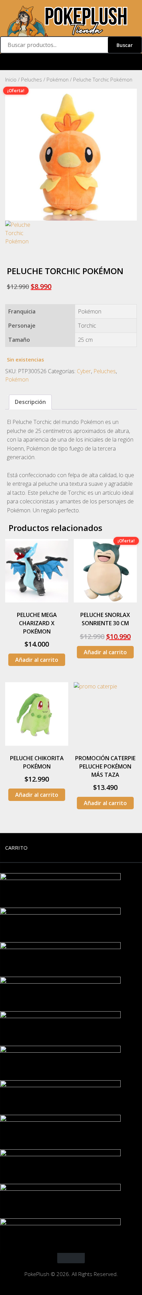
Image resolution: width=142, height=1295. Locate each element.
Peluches (31, 79)
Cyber (84, 371)
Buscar (124, 45)
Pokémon (58, 79)
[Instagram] (71, 62)
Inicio (11, 79)
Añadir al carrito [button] (36, 660)
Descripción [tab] (30, 402)
